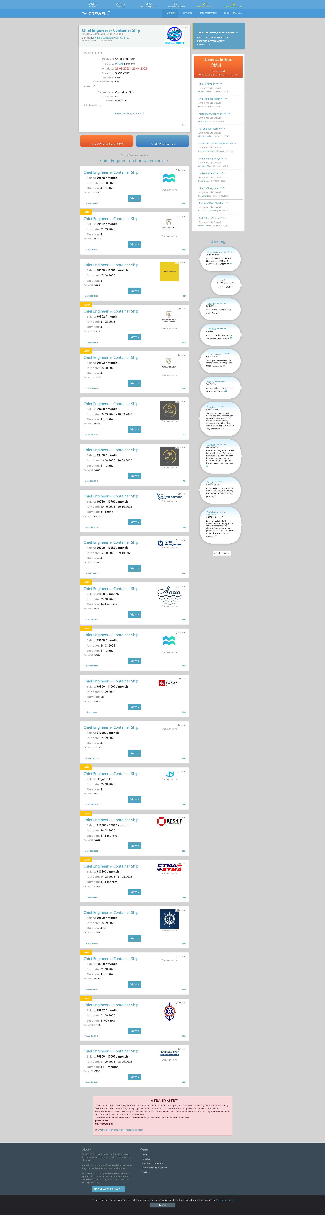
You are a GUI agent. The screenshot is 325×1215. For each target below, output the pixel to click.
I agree (162, 1205)
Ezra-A (221, 280)
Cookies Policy (226, 1200)
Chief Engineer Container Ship (111, 172)
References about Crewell (154, 1167)
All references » (221, 553)
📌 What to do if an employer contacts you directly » (120, 1129)
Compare (181, 170)
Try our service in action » (108, 1188)
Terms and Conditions (152, 1163)
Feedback (146, 1172)
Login (144, 1154)
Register (146, 1159)
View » (134, 198)
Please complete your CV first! (111, 37)
